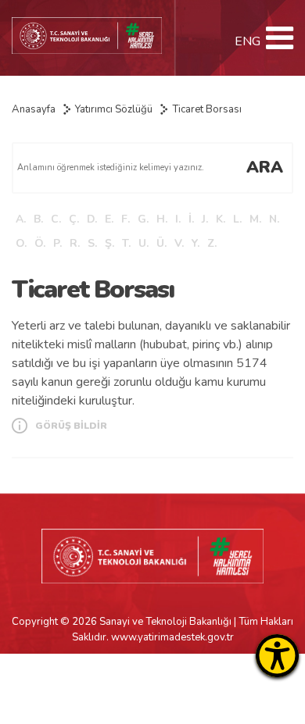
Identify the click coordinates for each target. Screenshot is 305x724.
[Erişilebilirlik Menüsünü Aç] (277, 655)
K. (220, 219)
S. (92, 243)
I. (178, 219)
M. (255, 219)
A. (21, 219)
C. (56, 219)
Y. (195, 243)
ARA (264, 167)
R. (75, 243)
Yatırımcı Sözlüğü (113, 109)
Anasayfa (34, 109)
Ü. (161, 243)
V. (179, 243)
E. (109, 219)
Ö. (39, 243)
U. (143, 243)
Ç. (74, 219)
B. (38, 219)
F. (125, 219)
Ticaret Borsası (207, 109)
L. (237, 219)
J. (205, 219)
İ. (191, 219)
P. (57, 243)
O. (21, 243)
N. (274, 219)
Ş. (109, 243)
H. (161, 219)
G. (143, 219)
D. (92, 219)
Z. (212, 243)
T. (126, 243)
